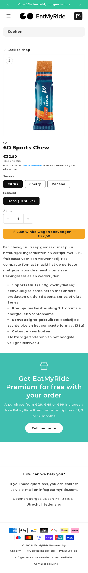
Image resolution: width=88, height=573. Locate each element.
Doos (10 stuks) (21, 201)
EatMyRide (41, 545)
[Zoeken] (80, 31)
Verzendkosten (33, 165)
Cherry (35, 184)
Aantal (8, 210)
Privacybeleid (68, 550)
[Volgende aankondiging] (80, 4)
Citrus (13, 184)
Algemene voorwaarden (34, 557)
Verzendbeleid (65, 557)
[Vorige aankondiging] (8, 4)
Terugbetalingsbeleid (40, 550)
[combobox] (44, 32)
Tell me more (44, 428)
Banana (58, 184)
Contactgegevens (46, 563)
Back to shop (18, 50)
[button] (8, 16)
